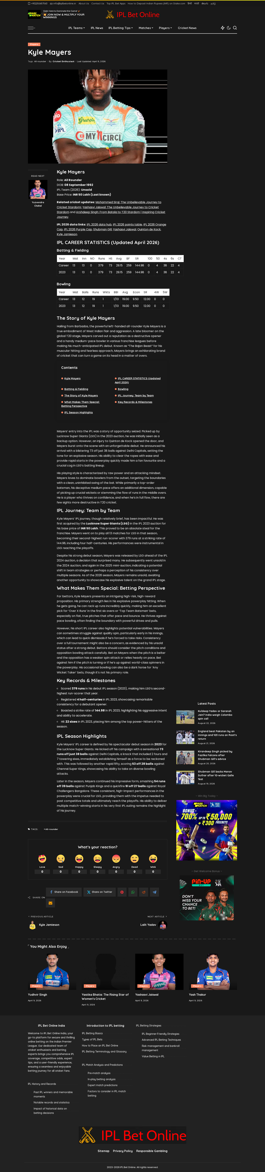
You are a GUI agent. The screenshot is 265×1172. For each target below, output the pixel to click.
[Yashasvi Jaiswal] (159, 972)
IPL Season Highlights (78, 412)
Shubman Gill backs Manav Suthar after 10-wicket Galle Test (216, 775)
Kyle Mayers (72, 378)
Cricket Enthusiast (63, 61)
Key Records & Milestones (135, 402)
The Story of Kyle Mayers (81, 395)
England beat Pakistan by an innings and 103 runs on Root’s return (217, 735)
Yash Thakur (197, 994)
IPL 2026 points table (127, 224)
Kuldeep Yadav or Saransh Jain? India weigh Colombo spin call (215, 714)
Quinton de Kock (149, 229)
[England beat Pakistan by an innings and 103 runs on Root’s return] (185, 737)
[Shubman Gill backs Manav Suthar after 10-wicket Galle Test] (185, 777)
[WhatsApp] (132, 892)
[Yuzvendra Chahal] (37, 189)
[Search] (235, 28)
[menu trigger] (33, 28)
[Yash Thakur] (213, 972)
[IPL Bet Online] (132, 14)
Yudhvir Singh (37, 994)
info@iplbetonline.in (64, 3)
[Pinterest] (122, 892)
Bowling (123, 389)
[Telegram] (154, 892)
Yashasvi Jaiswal (124, 229)
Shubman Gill (102, 229)
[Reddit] (143, 892)
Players (34, 44)
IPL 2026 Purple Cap (78, 229)
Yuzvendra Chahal (38, 204)
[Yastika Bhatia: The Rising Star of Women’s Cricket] (106, 972)
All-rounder (40, 61)
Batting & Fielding (76, 389)
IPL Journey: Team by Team (136, 395)
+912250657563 (39, 3)
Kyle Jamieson (67, 234)
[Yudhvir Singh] (52, 972)
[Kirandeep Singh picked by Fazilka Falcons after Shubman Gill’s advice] (185, 757)
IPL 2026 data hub (99, 224)
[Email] (50, 902)
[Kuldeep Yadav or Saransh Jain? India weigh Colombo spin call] (185, 717)
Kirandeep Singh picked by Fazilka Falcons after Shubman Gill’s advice (215, 755)
